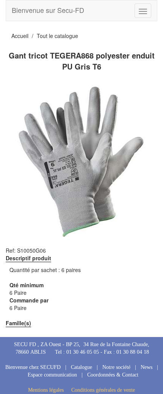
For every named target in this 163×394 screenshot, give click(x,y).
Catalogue (81, 367)
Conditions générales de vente (103, 390)
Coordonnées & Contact (112, 375)
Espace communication (52, 375)
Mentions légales (46, 390)
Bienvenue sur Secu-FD (48, 10)
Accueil (19, 36)
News (146, 367)
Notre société (116, 367)
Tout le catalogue (57, 36)
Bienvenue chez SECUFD (33, 367)
